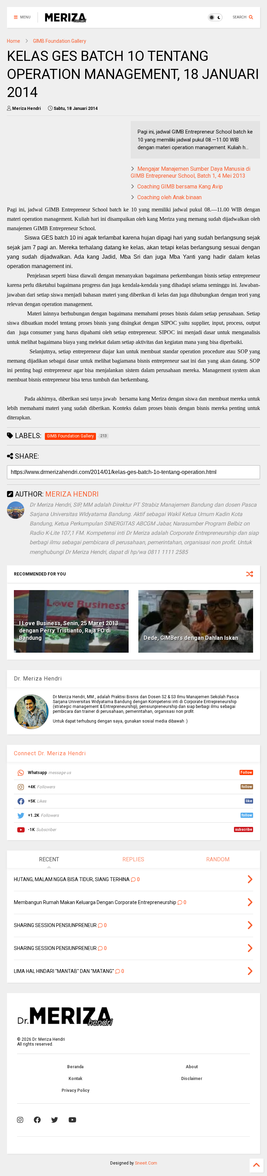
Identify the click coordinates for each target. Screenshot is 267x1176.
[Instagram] (20, 1120)
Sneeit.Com (146, 1163)
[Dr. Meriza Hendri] (66, 19)
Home (13, 41)
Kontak (75, 1078)
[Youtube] (72, 1120)
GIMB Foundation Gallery (59, 41)
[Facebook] (37, 1120)
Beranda (75, 1066)
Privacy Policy (75, 1090)
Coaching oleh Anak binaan (169, 197)
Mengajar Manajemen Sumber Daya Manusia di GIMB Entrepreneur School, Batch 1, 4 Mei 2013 (190, 172)
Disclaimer (191, 1078)
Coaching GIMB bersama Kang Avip (180, 186)
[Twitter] (54, 1120)
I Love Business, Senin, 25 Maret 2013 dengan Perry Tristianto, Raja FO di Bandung (68, 630)
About (192, 1066)
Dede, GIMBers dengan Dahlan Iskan (191, 638)
